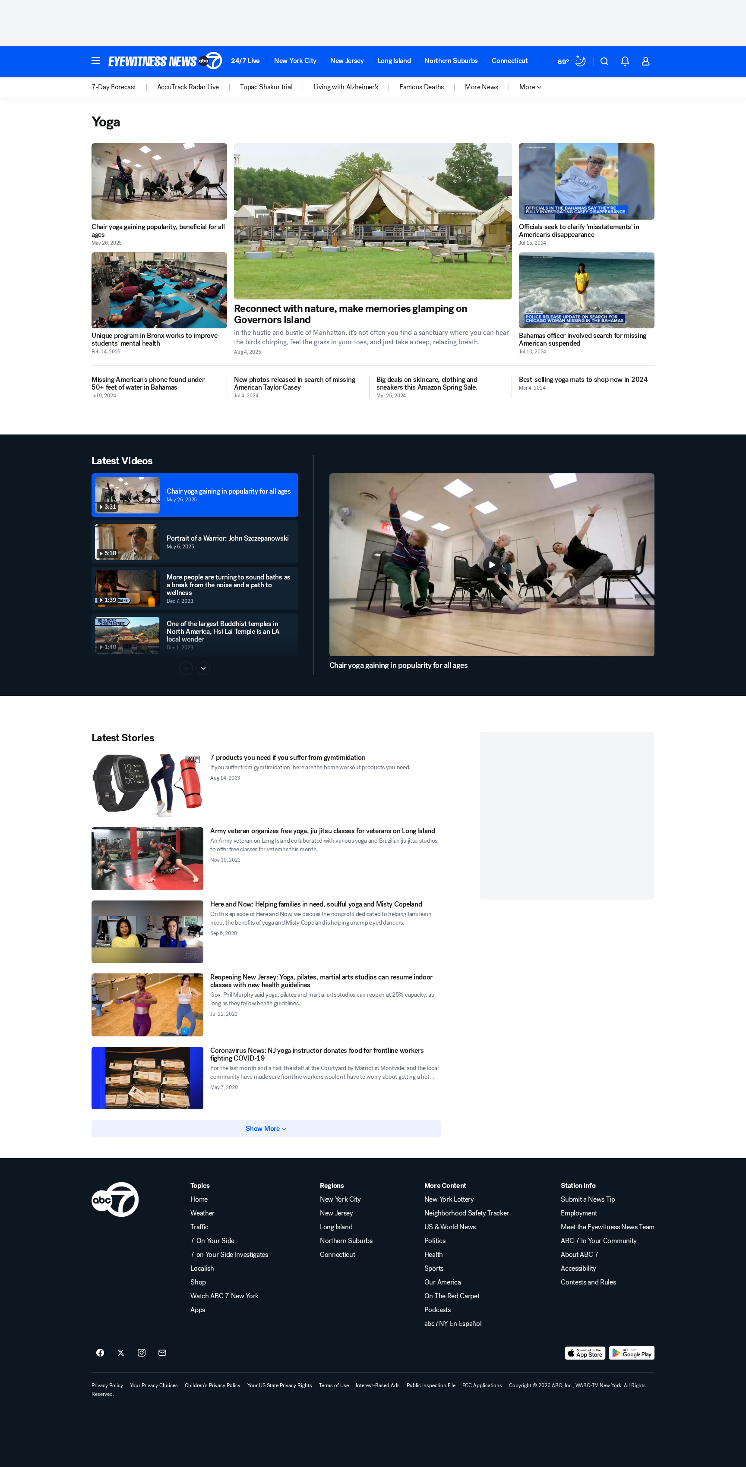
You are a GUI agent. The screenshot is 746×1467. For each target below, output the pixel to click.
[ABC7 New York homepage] (165, 61)
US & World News (450, 1227)
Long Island (394, 60)
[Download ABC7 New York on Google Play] (631, 1353)
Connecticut (510, 60)
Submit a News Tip (588, 1199)
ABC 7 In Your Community (599, 1240)
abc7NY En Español (453, 1323)
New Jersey (347, 60)
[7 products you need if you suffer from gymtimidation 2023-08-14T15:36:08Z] (147, 785)
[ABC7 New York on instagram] (141, 1353)
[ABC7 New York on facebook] (100, 1353)
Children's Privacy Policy (212, 1385)
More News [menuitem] (481, 87)
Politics (434, 1240)
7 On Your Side (212, 1240)
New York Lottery (449, 1199)
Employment (579, 1213)
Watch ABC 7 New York (224, 1296)
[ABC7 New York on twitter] (121, 1353)
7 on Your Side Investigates (229, 1254)
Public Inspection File (431, 1385)
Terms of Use (334, 1385)
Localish (202, 1268)
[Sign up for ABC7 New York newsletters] (162, 1353)
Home (199, 1199)
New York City (295, 60)
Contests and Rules (588, 1282)
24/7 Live (245, 60)
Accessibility (578, 1268)
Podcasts (437, 1309)
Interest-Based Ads (378, 1385)
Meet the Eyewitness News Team (607, 1227)
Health (433, 1254)
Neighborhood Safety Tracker (466, 1213)
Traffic (199, 1227)
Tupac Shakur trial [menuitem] (266, 87)
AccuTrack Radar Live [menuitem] (188, 87)
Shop (198, 1282)
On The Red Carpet (452, 1296)
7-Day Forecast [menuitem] (114, 87)
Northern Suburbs (451, 60)
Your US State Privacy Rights (279, 1385)
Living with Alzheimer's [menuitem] (345, 87)
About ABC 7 (579, 1254)
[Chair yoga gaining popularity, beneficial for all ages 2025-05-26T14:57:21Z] (159, 181)
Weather (202, 1213)
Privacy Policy (107, 1385)
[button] (96, 60)
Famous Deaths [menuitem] (421, 87)
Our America (442, 1282)
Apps (197, 1309)
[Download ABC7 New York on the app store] (585, 1353)
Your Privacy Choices (154, 1385)
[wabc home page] (115, 1199)
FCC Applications (482, 1385)
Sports (433, 1268)
